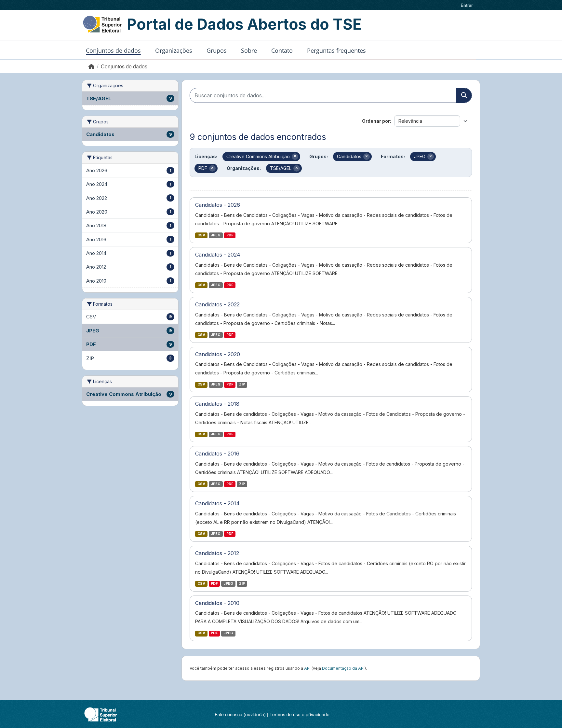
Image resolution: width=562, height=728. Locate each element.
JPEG (216, 235)
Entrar (467, 5)
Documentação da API (343, 668)
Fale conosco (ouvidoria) (240, 714)
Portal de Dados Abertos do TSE (244, 24)
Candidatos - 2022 (217, 304)
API (307, 668)
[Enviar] (464, 95)
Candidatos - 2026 (217, 205)
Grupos (217, 50)
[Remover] (295, 156)
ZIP (242, 384)
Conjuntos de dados (113, 50)
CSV (201, 235)
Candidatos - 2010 (217, 603)
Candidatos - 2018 (217, 403)
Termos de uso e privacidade (299, 714)
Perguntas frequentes (336, 50)
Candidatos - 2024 (217, 254)
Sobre (249, 50)
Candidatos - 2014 (217, 503)
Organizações (173, 50)
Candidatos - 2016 (217, 453)
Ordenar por (376, 121)
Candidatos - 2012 (217, 553)
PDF (229, 235)
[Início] (91, 66)
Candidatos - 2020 (217, 354)
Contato (282, 50)
